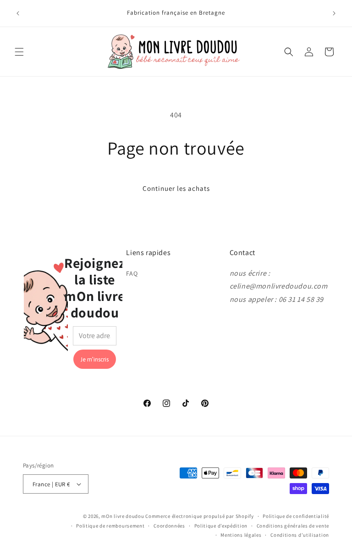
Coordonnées (169, 526)
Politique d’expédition (221, 526)
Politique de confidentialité (296, 516)
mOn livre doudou (122, 516)
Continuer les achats (176, 188)
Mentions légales (240, 535)
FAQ (132, 273)
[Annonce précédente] (18, 13)
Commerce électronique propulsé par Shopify (199, 516)
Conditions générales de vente (293, 526)
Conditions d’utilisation (299, 535)
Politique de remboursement (110, 526)
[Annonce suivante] (334, 13)
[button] (19, 52)
